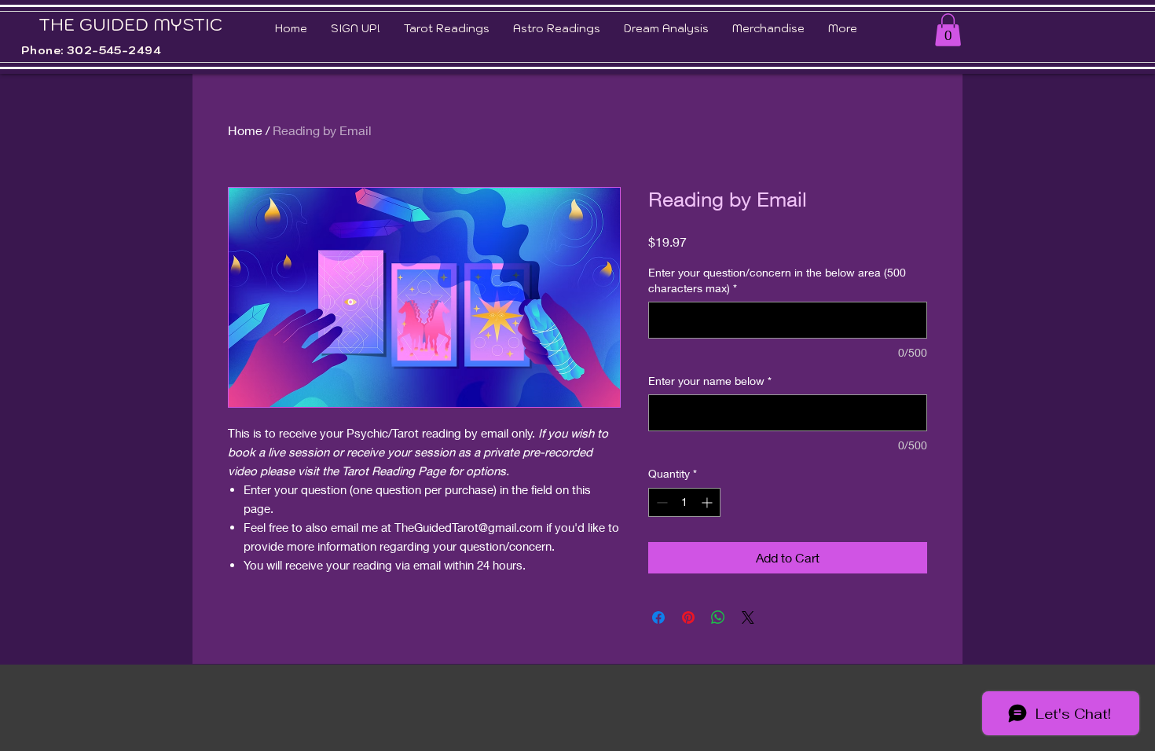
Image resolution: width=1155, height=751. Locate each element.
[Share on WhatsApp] (718, 617)
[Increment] (708, 502)
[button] (948, 29)
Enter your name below (710, 380)
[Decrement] (660, 502)
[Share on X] (748, 617)
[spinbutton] (684, 502)
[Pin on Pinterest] (688, 617)
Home (245, 130)
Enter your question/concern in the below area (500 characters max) (777, 280)
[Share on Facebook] (658, 617)
